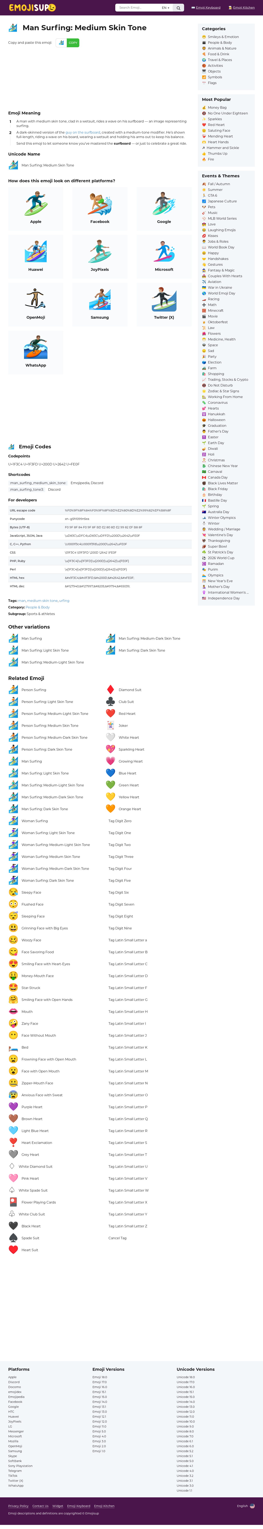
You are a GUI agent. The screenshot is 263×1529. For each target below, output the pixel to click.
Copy (73, 43)
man (22, 601)
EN (164, 8)
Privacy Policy (18, 1506)
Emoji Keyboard (78, 1506)
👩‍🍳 (241, 7)
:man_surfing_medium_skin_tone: (38, 483)
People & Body (38, 607)
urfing (64, 601)
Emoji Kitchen (104, 1506)
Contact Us (40, 1506)
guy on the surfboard (83, 132)
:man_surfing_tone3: (27, 490)
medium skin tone (42, 601)
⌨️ (205, 7)
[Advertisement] (100, 78)
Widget (57, 1506)
